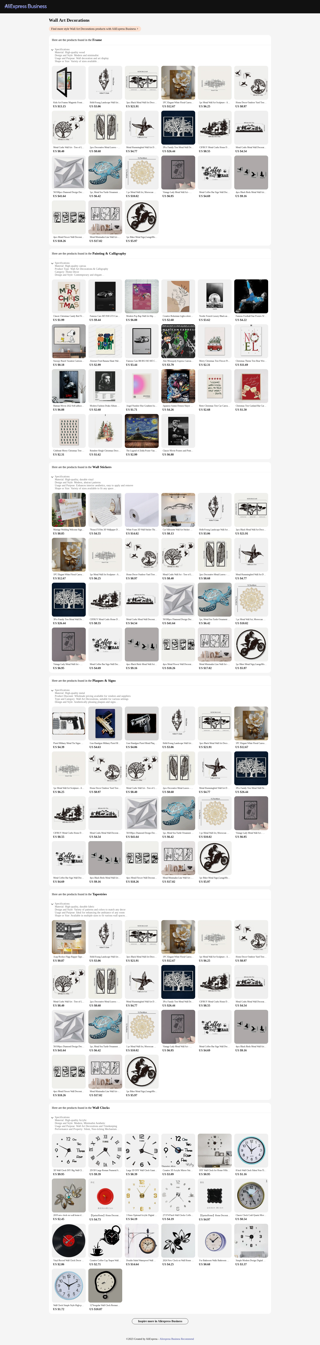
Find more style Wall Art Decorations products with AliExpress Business (93, 28)
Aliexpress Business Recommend (177, 1339)
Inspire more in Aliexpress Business (160, 1321)
